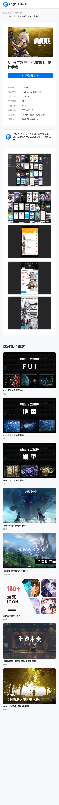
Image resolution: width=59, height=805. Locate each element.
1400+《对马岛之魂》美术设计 (16, 706)
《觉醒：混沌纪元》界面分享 (16, 571)
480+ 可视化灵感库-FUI (13, 390)
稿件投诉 (40, 114)
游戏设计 (19, 13)
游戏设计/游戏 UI (30, 119)
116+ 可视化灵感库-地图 (13, 435)
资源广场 (7, 13)
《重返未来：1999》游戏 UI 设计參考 (19, 661)
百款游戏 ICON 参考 (12, 616)
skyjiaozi (26, 87)
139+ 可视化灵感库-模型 (13, 480)
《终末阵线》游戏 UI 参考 (14, 526)
